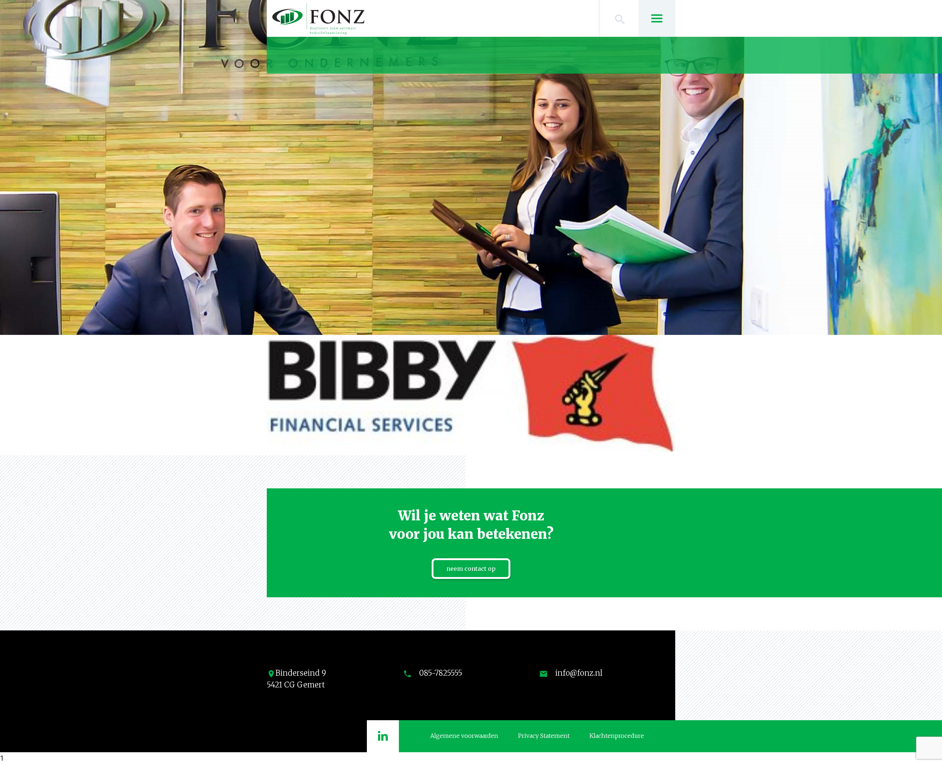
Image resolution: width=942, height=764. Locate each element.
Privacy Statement (544, 735)
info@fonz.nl (578, 673)
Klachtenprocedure (616, 735)
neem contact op (471, 568)
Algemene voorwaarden (464, 735)
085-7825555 (440, 673)
